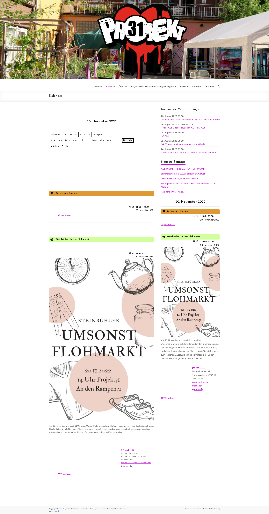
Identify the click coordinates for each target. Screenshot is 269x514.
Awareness (197, 86)
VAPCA (165, 136)
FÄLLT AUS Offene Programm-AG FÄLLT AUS (183, 127)
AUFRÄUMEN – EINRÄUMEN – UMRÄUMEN (183, 168)
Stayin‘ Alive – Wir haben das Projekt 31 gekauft (154, 86)
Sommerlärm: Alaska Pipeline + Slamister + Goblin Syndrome (191, 119)
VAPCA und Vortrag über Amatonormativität (183, 144)
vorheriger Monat (67, 140)
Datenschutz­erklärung (211, 509)
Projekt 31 (128, 450)
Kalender (110, 86)
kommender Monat (102, 140)
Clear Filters (62, 146)
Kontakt (210, 86)
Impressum (197, 509)
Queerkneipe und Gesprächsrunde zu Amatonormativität (189, 152)
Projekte (184, 86)
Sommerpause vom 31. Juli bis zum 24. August (183, 173)
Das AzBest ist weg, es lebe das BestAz (179, 178)
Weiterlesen (65, 215)
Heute (85, 140)
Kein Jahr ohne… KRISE (172, 191)
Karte (127, 466)
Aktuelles (98, 86)
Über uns (123, 86)
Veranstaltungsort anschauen (136, 463)
